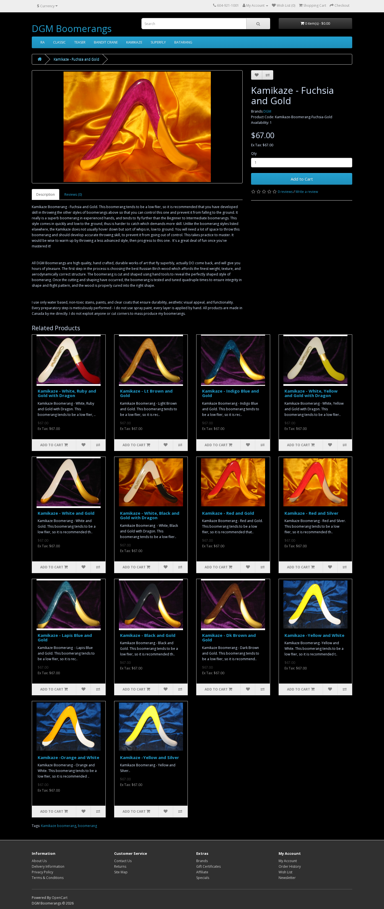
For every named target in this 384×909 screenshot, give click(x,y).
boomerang (87, 825)
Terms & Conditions (48, 877)
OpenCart (59, 897)
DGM (267, 111)
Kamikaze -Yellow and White (314, 635)
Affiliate (202, 872)
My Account (288, 860)
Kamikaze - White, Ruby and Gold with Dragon (67, 393)
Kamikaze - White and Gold (66, 513)
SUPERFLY (158, 42)
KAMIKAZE (134, 42)
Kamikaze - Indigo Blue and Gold (230, 393)
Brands (202, 860)
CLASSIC (59, 42)
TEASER (79, 42)
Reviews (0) (73, 194)
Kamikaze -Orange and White (68, 757)
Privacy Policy (42, 872)
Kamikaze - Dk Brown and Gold (229, 637)
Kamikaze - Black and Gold (147, 635)
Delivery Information (48, 866)
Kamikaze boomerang (58, 825)
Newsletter (287, 877)
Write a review (306, 191)
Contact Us (123, 860)
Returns (120, 866)
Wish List (285, 872)
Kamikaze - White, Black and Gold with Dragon (149, 515)
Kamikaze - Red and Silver (311, 513)
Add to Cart (302, 179)
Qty (254, 153)
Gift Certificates (208, 866)
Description (45, 194)
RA (42, 42)
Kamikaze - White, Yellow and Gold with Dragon (311, 393)
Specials (202, 877)
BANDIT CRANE (106, 42)
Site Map (121, 872)
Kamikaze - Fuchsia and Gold (76, 59)
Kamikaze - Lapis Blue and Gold (65, 637)
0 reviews (285, 191)
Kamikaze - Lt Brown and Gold (146, 393)
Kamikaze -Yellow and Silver (149, 757)
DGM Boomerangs (72, 28)
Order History (290, 866)
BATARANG (183, 42)
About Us (39, 860)
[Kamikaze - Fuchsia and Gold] (137, 126)
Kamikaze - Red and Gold (228, 513)
